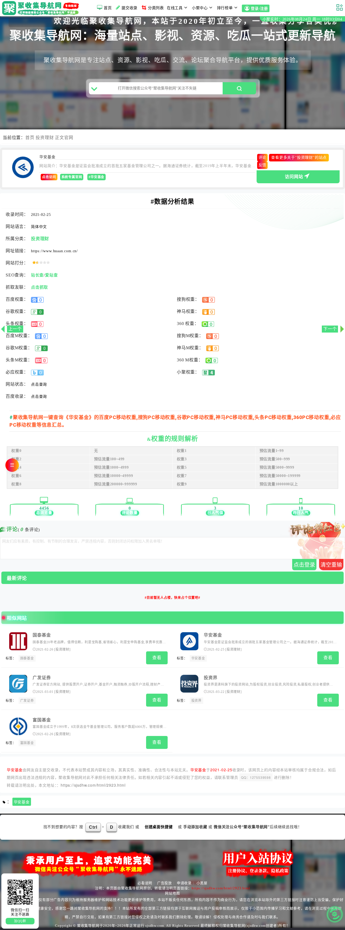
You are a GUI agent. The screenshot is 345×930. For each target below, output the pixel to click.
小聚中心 (200, 8)
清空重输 (331, 565)
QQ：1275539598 (256, 777)
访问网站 (294, 176)
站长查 (37, 275)
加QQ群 (20, 921)
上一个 (15, 329)
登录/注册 (259, 9)
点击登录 (304, 565)
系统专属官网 (71, 177)
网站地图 (172, 893)
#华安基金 (96, 177)
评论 (262, 157)
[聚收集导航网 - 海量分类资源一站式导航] (42, 8)
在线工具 (175, 8)
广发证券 (42, 677)
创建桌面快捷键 (159, 827)
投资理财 (45, 137)
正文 (59, 137)
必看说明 (144, 883)
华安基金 (213, 635)
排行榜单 (225, 8)
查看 (156, 657)
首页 (108, 8)
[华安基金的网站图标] (22, 167)
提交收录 (129, 8)
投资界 (210, 677)
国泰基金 (42, 635)
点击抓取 (39, 287)
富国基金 (42, 720)
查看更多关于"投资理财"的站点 (299, 157)
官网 (68, 137)
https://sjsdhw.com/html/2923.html (93, 785)
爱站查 (51, 275)
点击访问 (49, 177)
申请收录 (184, 883)
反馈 (262, 165)
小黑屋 (202, 883)
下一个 (330, 329)
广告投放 (164, 883)
